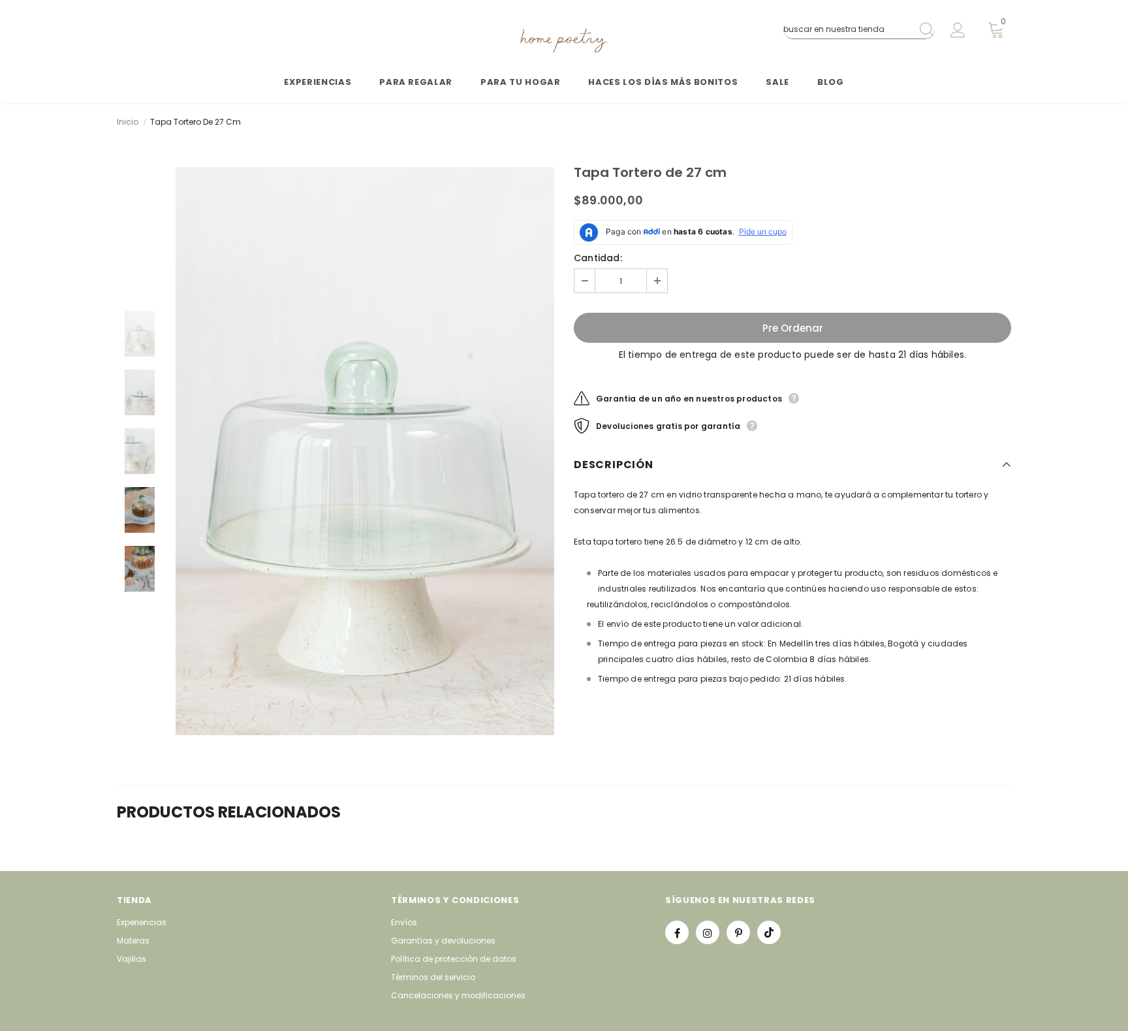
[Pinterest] (738, 932)
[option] (365, 451)
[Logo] (564, 40)
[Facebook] (677, 932)
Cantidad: (598, 257)
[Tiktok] (769, 932)
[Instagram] (707, 932)
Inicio (127, 121)
